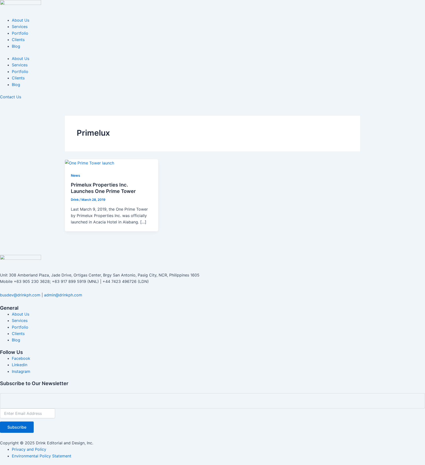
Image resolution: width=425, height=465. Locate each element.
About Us (20, 20)
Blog (16, 46)
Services (20, 26)
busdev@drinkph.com (20, 294)
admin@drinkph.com (63, 294)
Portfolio (20, 33)
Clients (18, 39)
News (75, 175)
